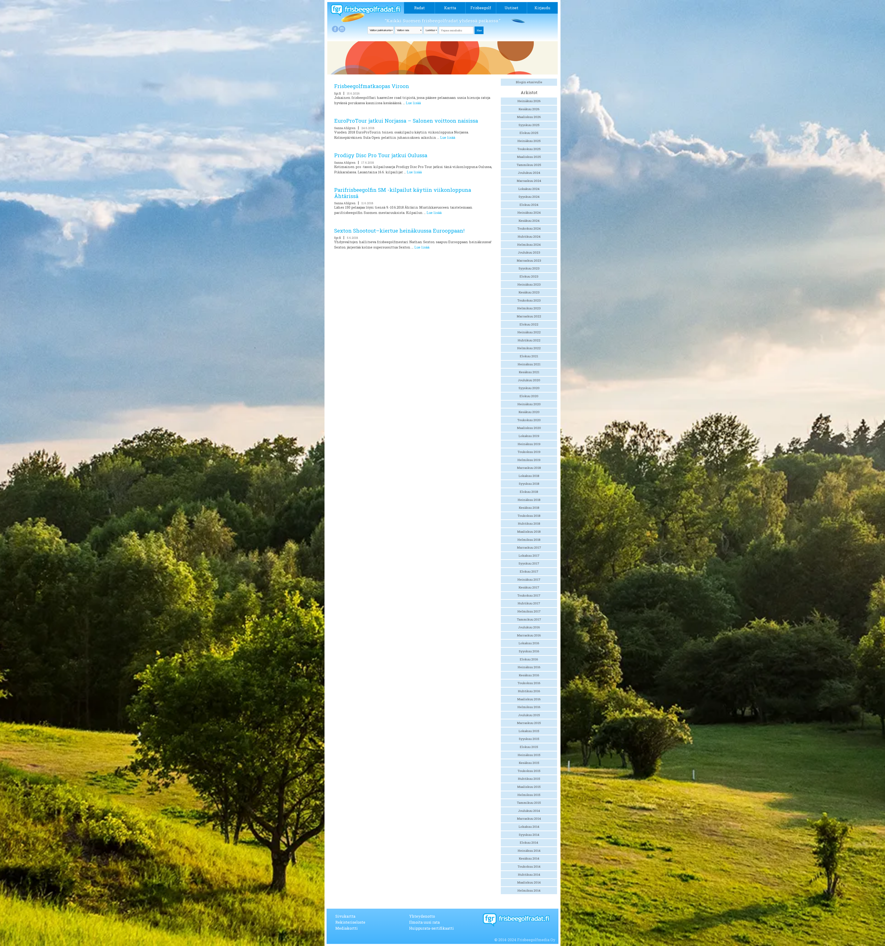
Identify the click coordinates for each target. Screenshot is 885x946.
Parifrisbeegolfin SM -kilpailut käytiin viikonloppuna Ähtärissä (402, 192)
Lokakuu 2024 (529, 189)
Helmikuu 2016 (528, 707)
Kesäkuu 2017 (529, 587)
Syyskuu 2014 (529, 835)
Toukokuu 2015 (529, 771)
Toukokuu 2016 (529, 683)
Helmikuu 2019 (528, 460)
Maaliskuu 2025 (529, 157)
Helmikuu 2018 (528, 540)
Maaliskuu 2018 (529, 531)
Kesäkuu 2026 (529, 109)
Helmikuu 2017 (529, 611)
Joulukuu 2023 (529, 252)
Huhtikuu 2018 (529, 523)
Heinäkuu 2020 (529, 404)
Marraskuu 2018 (529, 468)
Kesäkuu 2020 (529, 412)
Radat (419, 7)
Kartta (450, 7)
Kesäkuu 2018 (529, 508)
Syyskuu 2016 (529, 651)
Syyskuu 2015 (529, 739)
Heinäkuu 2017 (528, 579)
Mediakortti (346, 928)
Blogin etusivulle (529, 82)
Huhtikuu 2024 (529, 236)
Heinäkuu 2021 (529, 364)
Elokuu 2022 (528, 324)
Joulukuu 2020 (529, 380)
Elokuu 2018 (529, 492)
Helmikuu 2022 (529, 348)
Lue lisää (413, 103)
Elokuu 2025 (528, 133)
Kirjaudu (542, 7)
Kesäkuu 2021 (529, 372)
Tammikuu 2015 (529, 803)
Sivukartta (345, 916)
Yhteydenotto (422, 916)
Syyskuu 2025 (529, 125)
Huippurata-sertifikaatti (431, 928)
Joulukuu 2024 (529, 173)
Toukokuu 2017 (528, 595)
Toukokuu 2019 (529, 452)
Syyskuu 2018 (529, 484)
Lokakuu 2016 (529, 643)
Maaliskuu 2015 (529, 787)
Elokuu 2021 (529, 356)
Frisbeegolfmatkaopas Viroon (371, 86)
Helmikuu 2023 (529, 308)
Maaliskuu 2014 (529, 882)
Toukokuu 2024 (529, 228)
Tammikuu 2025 (529, 165)
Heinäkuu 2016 (529, 667)
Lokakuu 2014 (529, 827)
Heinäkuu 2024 (529, 212)
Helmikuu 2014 (528, 890)
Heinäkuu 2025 (529, 141)
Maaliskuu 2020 (529, 428)
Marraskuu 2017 (529, 547)
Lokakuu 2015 (529, 731)
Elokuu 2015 (529, 747)
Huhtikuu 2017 (529, 603)
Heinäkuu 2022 (529, 332)
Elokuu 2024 (528, 205)
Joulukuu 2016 (529, 627)
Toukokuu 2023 (529, 300)
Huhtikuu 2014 (529, 874)
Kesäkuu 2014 (529, 858)
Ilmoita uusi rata (424, 922)
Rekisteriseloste (350, 922)
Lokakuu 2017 (529, 555)
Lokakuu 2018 (529, 476)
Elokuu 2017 (529, 571)
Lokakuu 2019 (529, 436)
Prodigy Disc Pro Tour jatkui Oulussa (380, 155)
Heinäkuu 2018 (529, 500)
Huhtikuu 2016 (529, 691)
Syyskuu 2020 (529, 388)
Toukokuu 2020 (529, 420)
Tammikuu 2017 (529, 619)
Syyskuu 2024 (529, 197)
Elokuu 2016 (529, 659)
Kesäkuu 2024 (529, 221)
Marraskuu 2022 (529, 316)
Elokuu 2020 (528, 396)
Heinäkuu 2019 (529, 444)
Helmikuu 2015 (528, 795)
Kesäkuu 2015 (529, 763)
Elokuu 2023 (528, 276)
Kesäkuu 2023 (529, 292)
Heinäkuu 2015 (529, 755)
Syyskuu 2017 (529, 563)
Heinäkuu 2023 (529, 284)
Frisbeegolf (480, 7)
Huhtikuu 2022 (529, 340)
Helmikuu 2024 (529, 244)
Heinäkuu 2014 (529, 850)
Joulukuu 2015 (529, 715)
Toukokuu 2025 (529, 149)
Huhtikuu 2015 (529, 779)
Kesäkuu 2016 (529, 675)
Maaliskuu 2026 (529, 117)
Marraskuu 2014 (529, 818)
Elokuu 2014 (529, 842)
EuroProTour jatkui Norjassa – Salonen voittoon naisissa (406, 120)
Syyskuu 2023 (529, 268)
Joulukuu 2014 (529, 811)
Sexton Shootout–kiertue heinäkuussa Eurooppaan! (399, 230)
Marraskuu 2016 (529, 635)
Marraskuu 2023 (529, 260)
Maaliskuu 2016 (529, 699)
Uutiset (511, 7)
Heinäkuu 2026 (529, 101)
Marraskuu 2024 (529, 181)
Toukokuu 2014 (529, 866)
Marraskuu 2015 (529, 723)
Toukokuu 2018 (529, 516)
